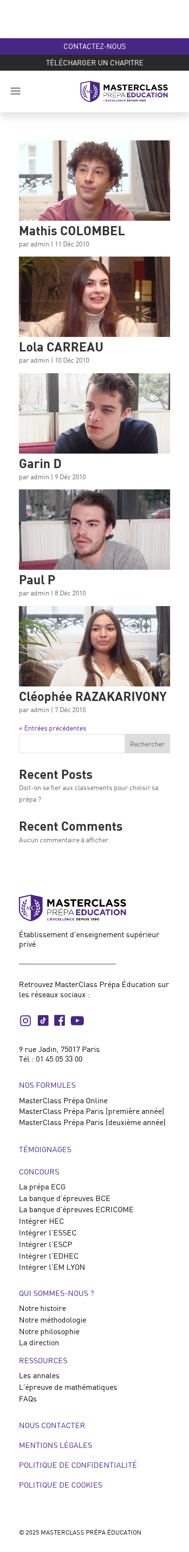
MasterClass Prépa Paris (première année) (91, 1111)
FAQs (28, 1398)
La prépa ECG (42, 1186)
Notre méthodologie (52, 1319)
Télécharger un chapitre (94, 62)
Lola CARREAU (61, 346)
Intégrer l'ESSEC (48, 1232)
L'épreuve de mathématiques (68, 1387)
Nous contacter (52, 1425)
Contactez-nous (94, 46)
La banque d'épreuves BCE (64, 1198)
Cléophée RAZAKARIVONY (93, 695)
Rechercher (147, 744)
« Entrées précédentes (52, 728)
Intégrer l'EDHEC (49, 1256)
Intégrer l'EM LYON (52, 1267)
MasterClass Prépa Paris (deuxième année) (92, 1122)
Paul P (37, 579)
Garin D (40, 463)
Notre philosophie (49, 1331)
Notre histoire (42, 1308)
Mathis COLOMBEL (72, 230)
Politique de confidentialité (78, 1465)
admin (40, 244)
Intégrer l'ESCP (45, 1244)
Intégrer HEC (41, 1221)
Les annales (39, 1375)
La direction (39, 1342)
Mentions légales (55, 1445)
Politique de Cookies (60, 1485)
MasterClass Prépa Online (63, 1100)
